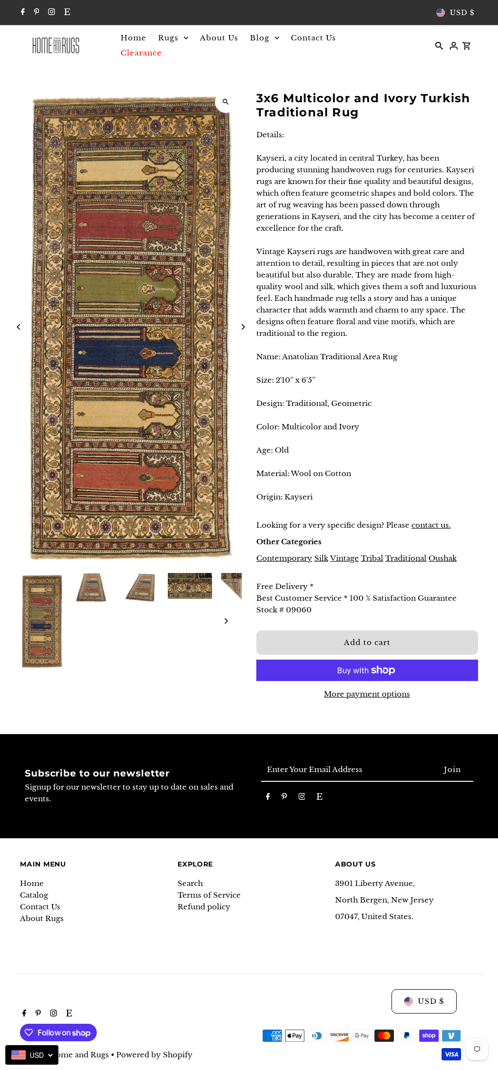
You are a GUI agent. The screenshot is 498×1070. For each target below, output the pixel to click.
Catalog (34, 895)
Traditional (406, 558)
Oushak (442, 558)
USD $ (462, 12)
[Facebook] (21, 12)
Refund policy (204, 906)
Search (190, 883)
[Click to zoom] (226, 102)
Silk (321, 558)
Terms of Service (209, 895)
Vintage (344, 558)
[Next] (243, 327)
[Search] (439, 45)
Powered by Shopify (154, 1054)
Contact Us (40, 906)
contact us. (431, 525)
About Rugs (42, 918)
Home (32, 883)
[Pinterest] (35, 12)
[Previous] (19, 327)
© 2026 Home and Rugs (65, 1054)
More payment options (367, 694)
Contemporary (284, 558)
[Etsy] (66, 12)
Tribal (372, 558)
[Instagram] (50, 12)
